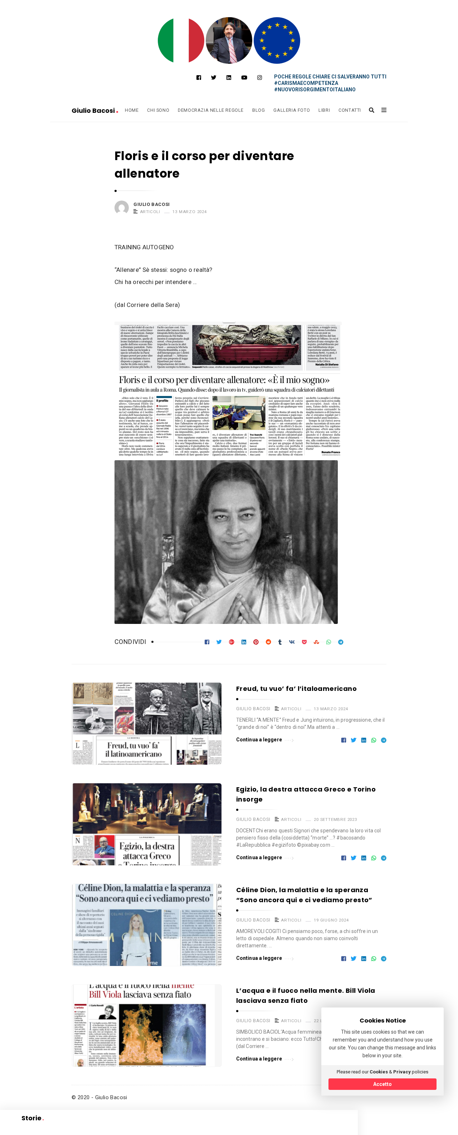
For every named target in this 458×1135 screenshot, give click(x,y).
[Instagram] (259, 77)
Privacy (402, 1071)
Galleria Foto (291, 110)
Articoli (150, 211)
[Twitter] (213, 77)
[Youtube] (244, 77)
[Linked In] (228, 77)
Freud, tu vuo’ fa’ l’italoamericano (296, 688)
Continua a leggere (259, 739)
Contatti (349, 110)
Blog (258, 110)
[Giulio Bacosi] (181, 40)
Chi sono (158, 110)
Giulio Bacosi (94, 110)
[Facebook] (198, 77)
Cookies (379, 1071)
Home (131, 110)
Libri (324, 110)
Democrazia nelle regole (211, 110)
